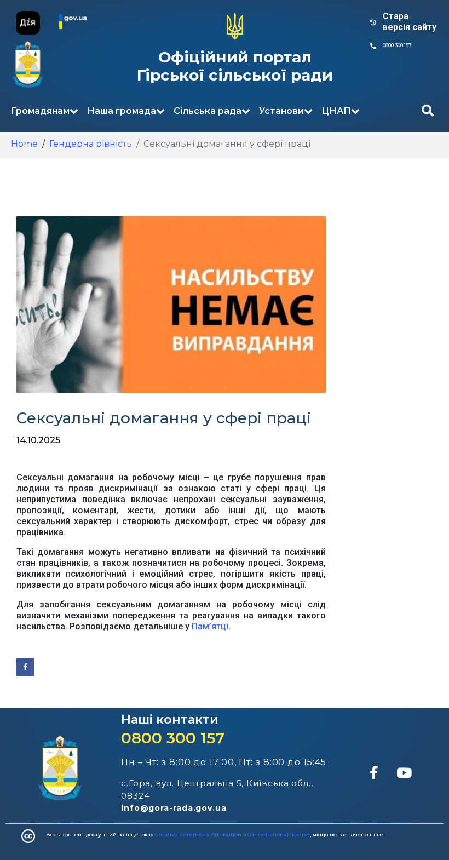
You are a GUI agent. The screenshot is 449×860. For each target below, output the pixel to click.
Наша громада (121, 111)
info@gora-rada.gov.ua (174, 808)
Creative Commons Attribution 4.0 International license (232, 834)
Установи (281, 111)
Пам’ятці (210, 626)
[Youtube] (404, 773)
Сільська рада (207, 111)
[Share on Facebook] (25, 667)
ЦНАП (336, 111)
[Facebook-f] (374, 773)
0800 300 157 (173, 738)
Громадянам (40, 111)
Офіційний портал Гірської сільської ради (235, 66)
